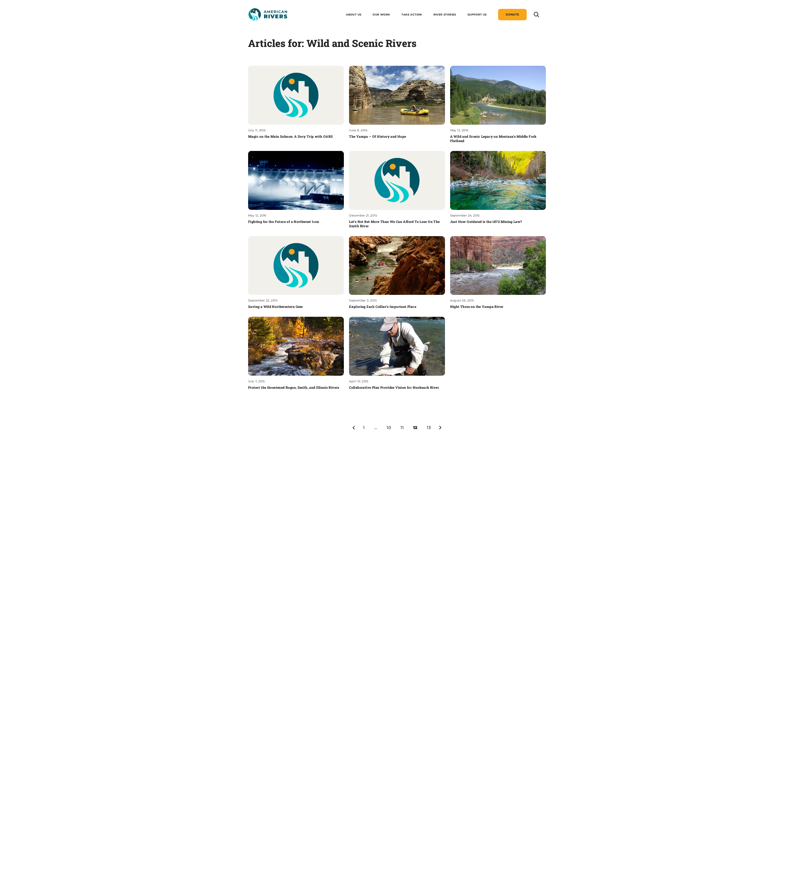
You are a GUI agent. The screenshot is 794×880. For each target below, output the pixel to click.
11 (402, 428)
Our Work (381, 14)
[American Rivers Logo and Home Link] (267, 14)
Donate (512, 14)
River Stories (444, 14)
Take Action (411, 14)
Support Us (477, 14)
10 (389, 428)
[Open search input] (536, 14)
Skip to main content (266, 25)
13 (429, 428)
